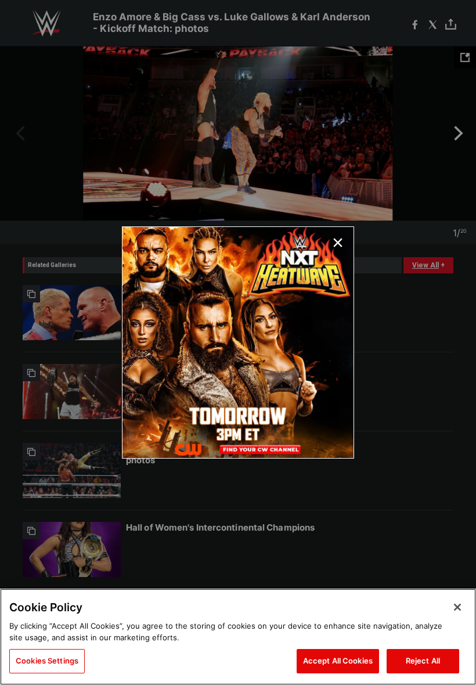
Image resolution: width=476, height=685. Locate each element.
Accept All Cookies (338, 660)
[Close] (457, 607)
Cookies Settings (47, 660)
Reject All (423, 660)
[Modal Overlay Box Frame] (238, 342)
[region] (238, 637)
